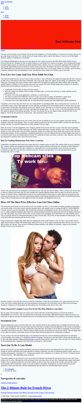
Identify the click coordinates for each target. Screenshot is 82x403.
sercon (3, 50)
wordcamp (10, 369)
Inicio (6, 7)
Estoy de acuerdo (27, 401)
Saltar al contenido (6, 2)
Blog (2, 3)
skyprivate (30, 339)
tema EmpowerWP (36, 396)
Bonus (7, 9)
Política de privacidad (40, 401)
